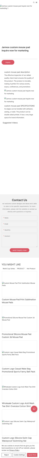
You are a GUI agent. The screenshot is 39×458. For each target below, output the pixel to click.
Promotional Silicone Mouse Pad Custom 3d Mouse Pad (16, 335)
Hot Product (31, 268)
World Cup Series (9, 268)
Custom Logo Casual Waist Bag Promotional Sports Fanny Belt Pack (18, 370)
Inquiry (8, 62)
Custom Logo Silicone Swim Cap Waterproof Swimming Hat (17, 439)
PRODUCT (20, 268)
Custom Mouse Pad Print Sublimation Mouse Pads (19, 301)
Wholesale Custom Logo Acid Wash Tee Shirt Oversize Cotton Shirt (18, 404)
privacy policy (14, 450)
